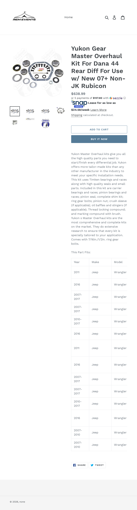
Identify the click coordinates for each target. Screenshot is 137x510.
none (22, 501)
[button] (99, 98)
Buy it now (99, 139)
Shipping (76, 115)
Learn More (98, 109)
